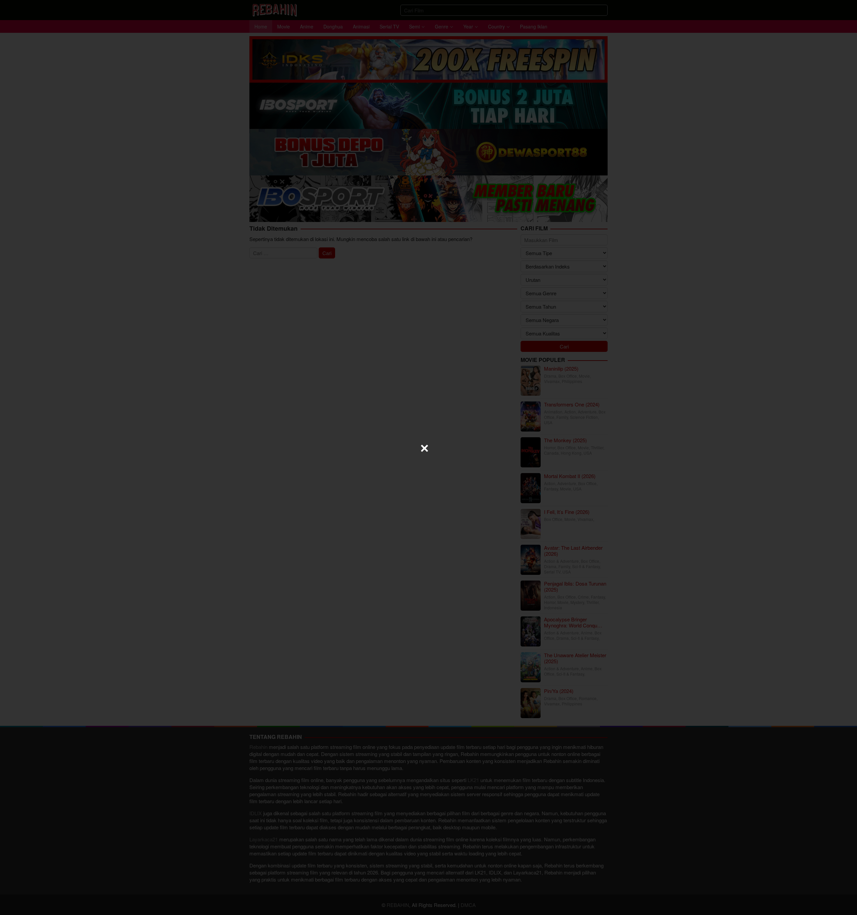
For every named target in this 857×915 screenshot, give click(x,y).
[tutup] (424, 448)
